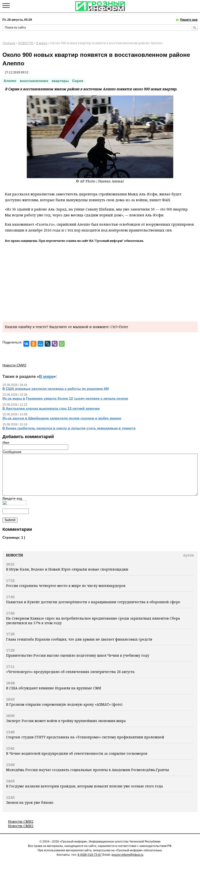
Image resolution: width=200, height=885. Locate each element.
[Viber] (55, 344)
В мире (41, 43)
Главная (8, 43)
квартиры (60, 81)
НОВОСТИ (25, 43)
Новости (14, 555)
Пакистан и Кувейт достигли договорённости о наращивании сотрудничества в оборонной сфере (93, 602)
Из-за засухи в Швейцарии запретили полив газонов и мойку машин (61, 418)
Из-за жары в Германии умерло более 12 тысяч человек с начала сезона (65, 398)
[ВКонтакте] (26, 344)
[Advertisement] (100, 281)
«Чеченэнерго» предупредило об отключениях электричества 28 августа (70, 671)
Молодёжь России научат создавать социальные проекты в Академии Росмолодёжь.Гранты (87, 769)
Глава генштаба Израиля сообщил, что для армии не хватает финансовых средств (79, 639)
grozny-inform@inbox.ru (127, 854)
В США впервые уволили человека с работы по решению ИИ (55, 389)
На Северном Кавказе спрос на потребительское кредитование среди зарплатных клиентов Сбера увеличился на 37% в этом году (93, 620)
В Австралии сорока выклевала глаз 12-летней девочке (51, 408)
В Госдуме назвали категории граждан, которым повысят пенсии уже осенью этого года (84, 786)
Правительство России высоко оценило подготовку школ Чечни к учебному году (77, 655)
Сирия (77, 81)
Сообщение (11, 452)
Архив (188, 555)
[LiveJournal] (47, 344)
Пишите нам (189, 19)
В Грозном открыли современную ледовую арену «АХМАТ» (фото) (64, 704)
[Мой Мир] (40, 344)
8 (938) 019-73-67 (90, 854)
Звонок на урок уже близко (29, 802)
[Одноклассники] (33, 344)
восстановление (34, 81)
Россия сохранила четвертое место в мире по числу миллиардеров (65, 585)
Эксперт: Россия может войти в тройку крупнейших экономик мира (66, 720)
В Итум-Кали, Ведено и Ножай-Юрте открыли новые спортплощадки (67, 569)
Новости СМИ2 (20, 821)
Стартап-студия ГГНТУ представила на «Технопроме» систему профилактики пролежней (85, 737)
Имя (5, 442)
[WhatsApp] (62, 344)
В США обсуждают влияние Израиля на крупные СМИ (53, 688)
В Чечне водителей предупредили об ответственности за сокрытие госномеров (76, 753)
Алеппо (10, 81)
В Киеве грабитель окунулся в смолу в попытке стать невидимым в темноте (69, 428)
